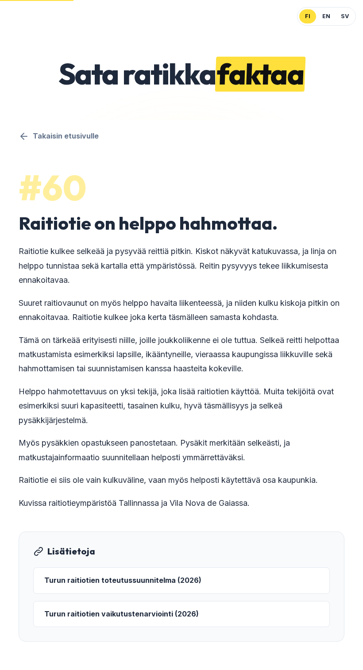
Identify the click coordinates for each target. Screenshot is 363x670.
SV (345, 16)
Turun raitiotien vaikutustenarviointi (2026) (121, 613)
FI (307, 16)
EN (326, 16)
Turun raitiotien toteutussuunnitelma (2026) (122, 580)
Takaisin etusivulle (66, 135)
